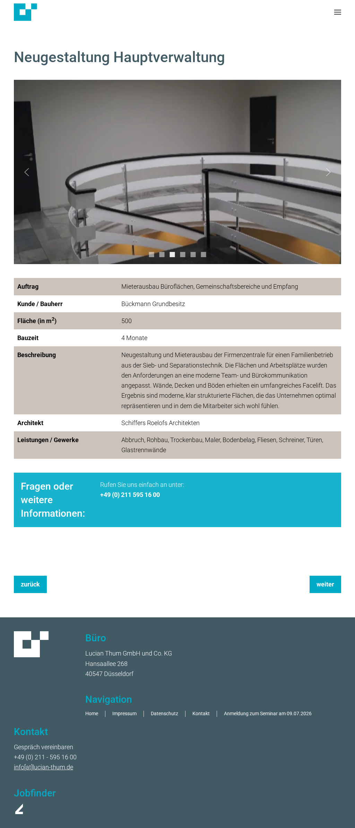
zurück (30, 584)
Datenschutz (164, 714)
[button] (337, 12)
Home (91, 714)
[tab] (151, 254)
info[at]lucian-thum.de (43, 767)
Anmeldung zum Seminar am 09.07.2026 (268, 714)
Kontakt (201, 714)
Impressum (124, 714)
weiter (325, 584)
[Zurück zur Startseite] (25, 12)
